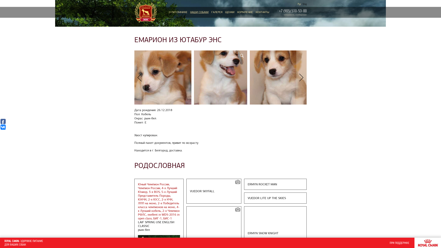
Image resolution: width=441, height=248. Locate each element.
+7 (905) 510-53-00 (293, 10)
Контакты (262, 12)
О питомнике (178, 12)
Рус (299, 4)
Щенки (229, 12)
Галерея (216, 12)
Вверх (341, 225)
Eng (305, 4)
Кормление (245, 12)
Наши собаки (199, 12)
